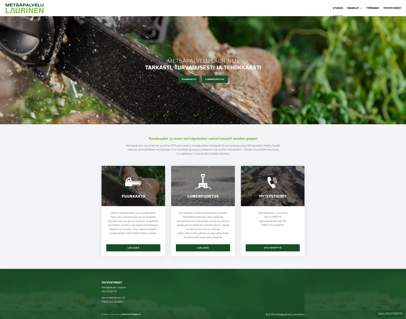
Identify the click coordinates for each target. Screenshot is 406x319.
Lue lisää (133, 247)
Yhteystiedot (392, 8)
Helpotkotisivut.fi (131, 314)
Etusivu (338, 8)
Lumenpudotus (214, 79)
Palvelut (353, 8)
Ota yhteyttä (273, 247)
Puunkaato (189, 79)
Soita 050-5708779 (390, 313)
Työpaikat (372, 8)
